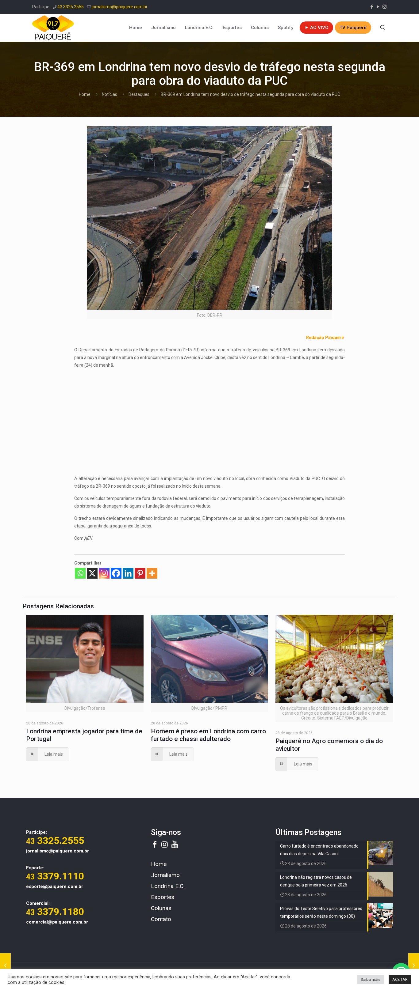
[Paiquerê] (53, 27)
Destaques (139, 94)
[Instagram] (104, 573)
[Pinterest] (140, 573)
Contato (161, 919)
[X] (92, 573)
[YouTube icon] (378, 6)
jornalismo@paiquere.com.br (120, 6)
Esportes (162, 897)
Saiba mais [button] (370, 979)
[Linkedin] (128, 573)
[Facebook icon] (371, 6)
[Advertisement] (209, 416)
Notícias (109, 94)
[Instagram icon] (384, 6)
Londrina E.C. (168, 886)
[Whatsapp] (80, 573)
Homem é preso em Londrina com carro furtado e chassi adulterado (208, 734)
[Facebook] (116, 573)
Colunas (161, 908)
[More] (152, 573)
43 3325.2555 (70, 6)
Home (84, 94)
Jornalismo (165, 875)
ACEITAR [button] (400, 979)
